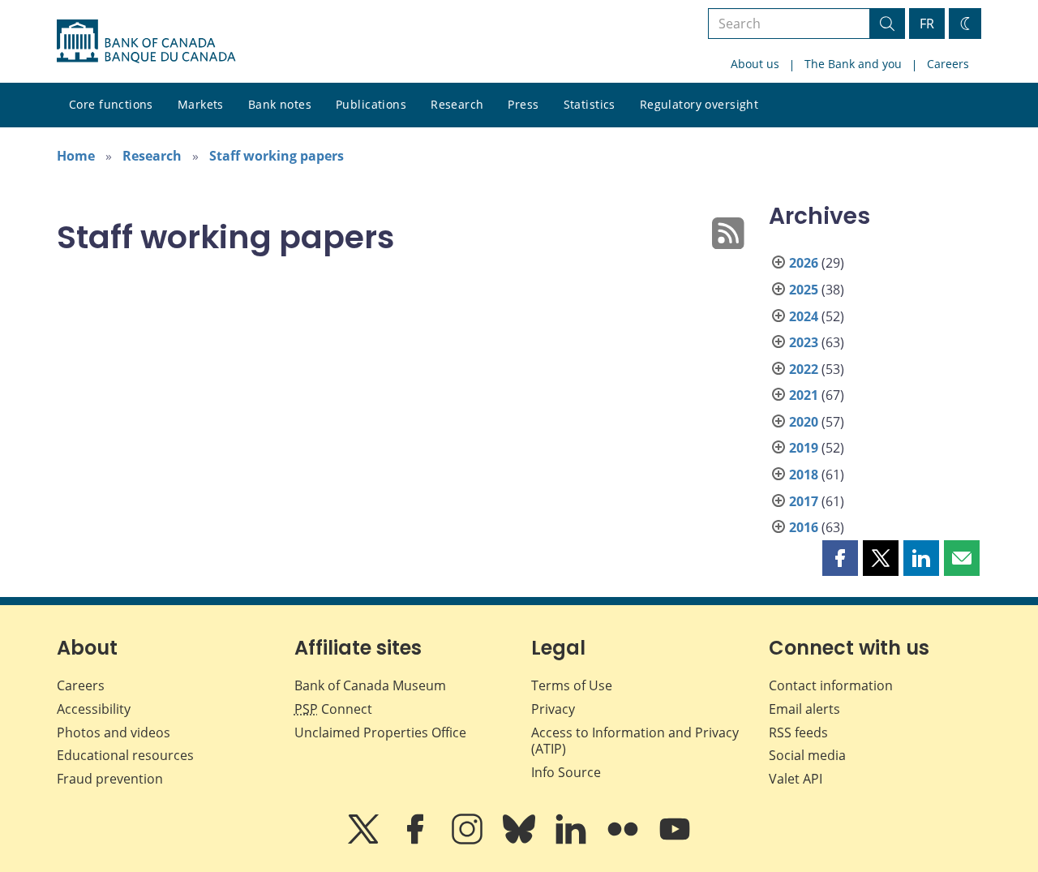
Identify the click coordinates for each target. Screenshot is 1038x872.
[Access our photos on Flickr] (624, 840)
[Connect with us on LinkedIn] (572, 840)
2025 (803, 290)
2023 (803, 342)
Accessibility (94, 709)
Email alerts (804, 709)
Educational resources (125, 755)
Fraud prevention (110, 779)
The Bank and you (853, 63)
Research (457, 104)
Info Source (566, 772)
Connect (333, 709)
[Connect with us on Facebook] (417, 840)
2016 (803, 527)
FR (927, 23)
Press (523, 104)
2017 (803, 501)
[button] (840, 558)
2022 (803, 369)
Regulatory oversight (699, 104)
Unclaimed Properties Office (380, 732)
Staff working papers (276, 156)
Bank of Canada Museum (370, 685)
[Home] (146, 41)
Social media (807, 755)
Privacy (553, 709)
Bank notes (279, 104)
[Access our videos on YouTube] (674, 840)
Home (76, 156)
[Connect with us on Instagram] (469, 840)
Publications (371, 104)
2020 (803, 422)
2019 (803, 448)
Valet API (795, 779)
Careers (948, 63)
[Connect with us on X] (365, 840)
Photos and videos (113, 732)
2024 (803, 316)
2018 (803, 474)
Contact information (831, 685)
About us (755, 63)
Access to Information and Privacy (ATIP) (635, 741)
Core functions (111, 104)
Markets (201, 104)
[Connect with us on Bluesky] (521, 840)
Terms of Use (571, 685)
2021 (803, 395)
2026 (803, 263)
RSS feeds (798, 732)
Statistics (590, 104)
